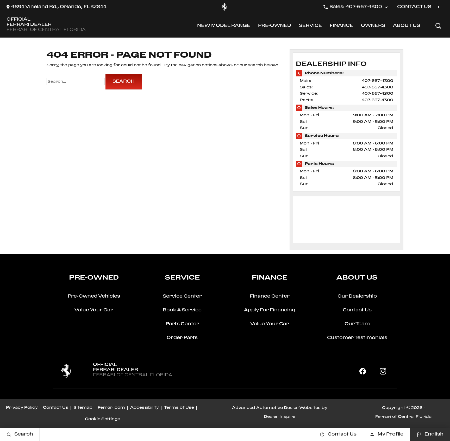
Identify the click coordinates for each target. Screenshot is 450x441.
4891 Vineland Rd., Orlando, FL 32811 (59, 7)
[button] (438, 26)
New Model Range (223, 27)
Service (310, 27)
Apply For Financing (269, 310)
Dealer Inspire (279, 417)
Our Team (357, 324)
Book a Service (182, 310)
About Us (406, 27)
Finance (341, 27)
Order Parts (182, 338)
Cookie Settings (102, 419)
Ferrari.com (111, 407)
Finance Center (270, 296)
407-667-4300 (377, 81)
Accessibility (144, 407)
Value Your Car (93, 310)
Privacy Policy (22, 407)
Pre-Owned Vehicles (94, 296)
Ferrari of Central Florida (403, 417)
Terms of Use (179, 407)
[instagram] (382, 371)
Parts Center (182, 324)
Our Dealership (357, 296)
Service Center (182, 296)
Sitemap (82, 407)
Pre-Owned (274, 27)
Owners (373, 27)
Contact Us (357, 310)
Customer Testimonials (357, 338)
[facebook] (362, 371)
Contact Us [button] (414, 7)
